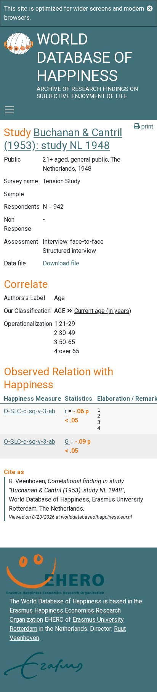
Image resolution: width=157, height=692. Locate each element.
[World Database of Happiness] (18, 63)
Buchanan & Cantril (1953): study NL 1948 (63, 139)
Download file (61, 263)
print (146, 126)
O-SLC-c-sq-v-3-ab (29, 411)
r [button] (66, 411)
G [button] (67, 441)
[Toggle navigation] (9, 110)
